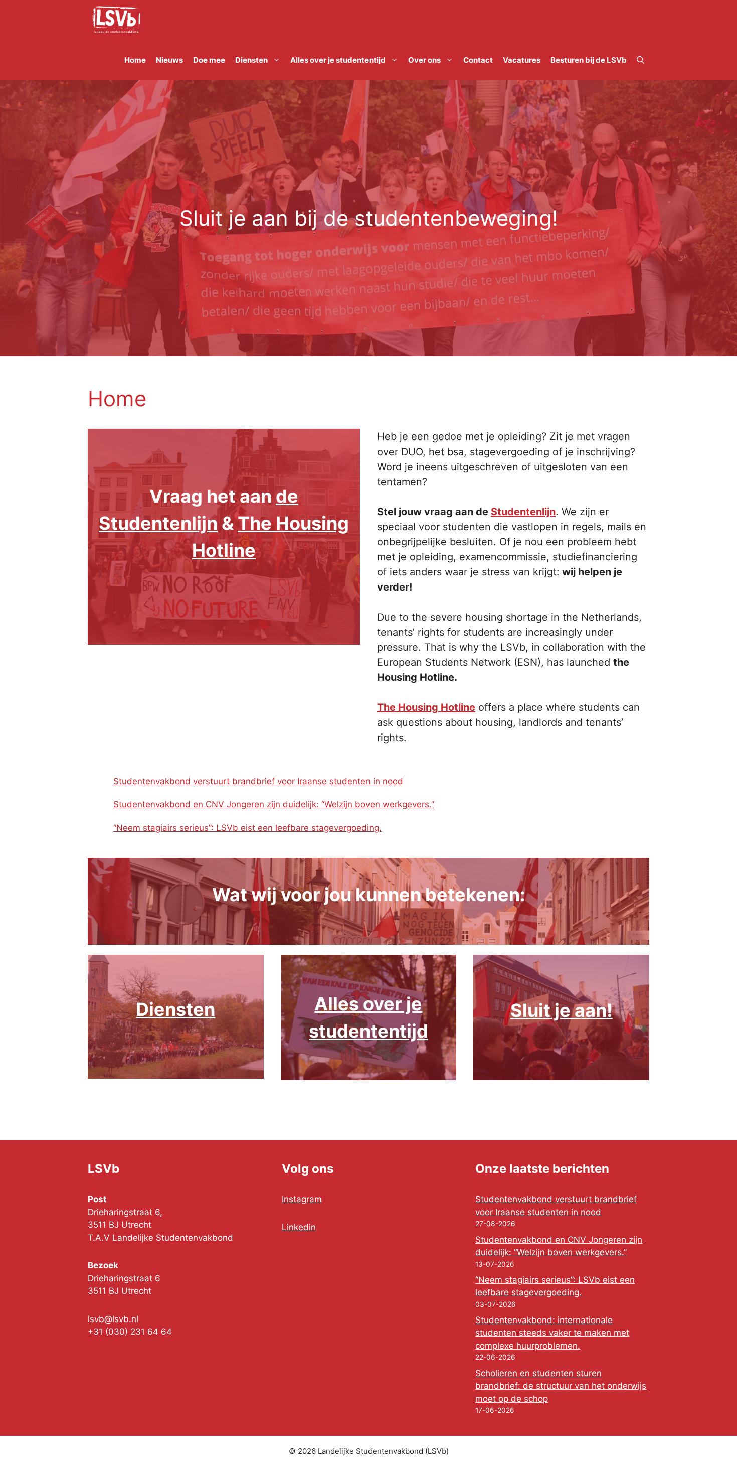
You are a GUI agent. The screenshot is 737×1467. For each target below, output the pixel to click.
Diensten (251, 60)
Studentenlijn (523, 512)
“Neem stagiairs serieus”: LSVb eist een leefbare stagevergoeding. (247, 828)
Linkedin (299, 1227)
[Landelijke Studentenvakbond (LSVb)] (116, 20)
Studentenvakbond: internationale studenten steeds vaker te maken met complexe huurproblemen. (552, 1333)
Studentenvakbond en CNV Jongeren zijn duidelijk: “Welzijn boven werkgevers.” (273, 804)
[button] (640, 60)
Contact (478, 60)
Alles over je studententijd (338, 60)
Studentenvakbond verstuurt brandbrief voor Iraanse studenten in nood (258, 781)
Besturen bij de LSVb (588, 60)
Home (135, 60)
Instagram (302, 1199)
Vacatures (521, 60)
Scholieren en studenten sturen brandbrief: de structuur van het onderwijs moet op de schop (560, 1386)
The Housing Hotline (426, 707)
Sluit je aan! (561, 1010)
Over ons (424, 60)
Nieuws (169, 60)
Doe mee (209, 60)
